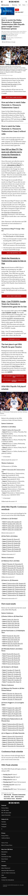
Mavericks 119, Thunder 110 (15, 566)
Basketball (19, 798)
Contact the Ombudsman (7, 880)
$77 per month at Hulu (14, 339)
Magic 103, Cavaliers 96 (14, 680)
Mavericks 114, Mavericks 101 (15, 746)
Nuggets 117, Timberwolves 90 (16, 587)
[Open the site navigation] (5, 1)
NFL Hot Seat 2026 (6, 812)
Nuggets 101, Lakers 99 (14, 710)
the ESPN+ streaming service (15, 318)
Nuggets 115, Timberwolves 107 (16, 589)
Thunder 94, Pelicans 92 (14, 693)
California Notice (5, 838)
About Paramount (5, 868)
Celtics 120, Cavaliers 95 (14, 522)
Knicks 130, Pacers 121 (13, 541)
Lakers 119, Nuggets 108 (14, 714)
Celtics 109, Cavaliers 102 (14, 528)
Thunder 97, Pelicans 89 (14, 699)
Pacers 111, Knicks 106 (13, 543)
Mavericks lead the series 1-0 (10, 84)
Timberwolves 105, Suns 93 (15, 726)
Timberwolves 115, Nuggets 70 (16, 593)
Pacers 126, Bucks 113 (13, 660)
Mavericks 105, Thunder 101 (15, 568)
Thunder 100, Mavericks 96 (15, 570)
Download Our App (6, 856)
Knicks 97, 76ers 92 (13, 642)
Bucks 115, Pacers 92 (13, 662)
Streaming (14, 5)
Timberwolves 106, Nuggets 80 (16, 585)
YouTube (3, 821)
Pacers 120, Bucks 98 (13, 664)
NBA (12, 796)
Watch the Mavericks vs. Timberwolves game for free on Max (13, 261)
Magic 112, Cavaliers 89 (14, 676)
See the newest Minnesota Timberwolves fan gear (14, 381)
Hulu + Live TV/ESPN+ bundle (13, 301)
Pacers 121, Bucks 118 (13, 658)
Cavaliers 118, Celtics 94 (14, 524)
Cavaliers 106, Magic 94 (14, 682)
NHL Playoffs (20, 236)
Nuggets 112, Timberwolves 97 (16, 591)
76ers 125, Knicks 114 (13, 640)
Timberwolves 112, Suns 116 (15, 730)
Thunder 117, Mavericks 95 (15, 564)
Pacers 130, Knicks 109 (14, 551)
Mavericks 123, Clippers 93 (15, 744)
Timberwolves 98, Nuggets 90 (16, 595)
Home (23, 5)
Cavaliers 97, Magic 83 (13, 670)
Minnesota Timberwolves (18, 794)
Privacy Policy (4, 835)
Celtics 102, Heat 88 (13, 625)
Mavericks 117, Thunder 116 (15, 574)
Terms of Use (4, 842)
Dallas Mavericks (19, 796)
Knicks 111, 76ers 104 (13, 636)
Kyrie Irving (7, 796)
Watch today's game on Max (14, 296)
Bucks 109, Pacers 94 (13, 654)
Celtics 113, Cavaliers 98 (14, 530)
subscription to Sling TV (14, 165)
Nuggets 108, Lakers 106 (14, 716)
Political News (4, 808)
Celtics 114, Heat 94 (13, 619)
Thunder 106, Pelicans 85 (14, 697)
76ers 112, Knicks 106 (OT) (15, 643)
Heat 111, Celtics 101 (13, 621)
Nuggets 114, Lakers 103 (14, 708)
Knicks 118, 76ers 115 (13, 645)
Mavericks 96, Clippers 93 (15, 738)
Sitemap (3, 861)
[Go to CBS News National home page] (14, 1)
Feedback (3, 877)
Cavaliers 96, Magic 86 (14, 672)
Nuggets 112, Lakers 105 (14, 712)
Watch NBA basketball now (14, 252)
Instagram (3, 826)
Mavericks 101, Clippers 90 (15, 740)
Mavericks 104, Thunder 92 (15, 572)
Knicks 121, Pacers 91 (13, 547)
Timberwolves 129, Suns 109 (15, 728)
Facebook (3, 824)
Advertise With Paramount (8, 870)
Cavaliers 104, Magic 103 (14, 678)
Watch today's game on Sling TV (14, 97)
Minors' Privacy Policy (6, 845)
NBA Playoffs (9, 236)
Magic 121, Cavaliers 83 (14, 674)
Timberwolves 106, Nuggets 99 (16, 583)
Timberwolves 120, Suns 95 (15, 724)
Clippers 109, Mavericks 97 (15, 736)
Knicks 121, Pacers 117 (13, 539)
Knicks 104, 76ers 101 (13, 638)
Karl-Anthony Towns (9, 798)
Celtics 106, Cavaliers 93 (14, 526)
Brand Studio (4, 859)
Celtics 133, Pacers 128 (13, 430)
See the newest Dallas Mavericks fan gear (14, 376)
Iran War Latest (5, 810)
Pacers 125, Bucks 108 (13, 656)
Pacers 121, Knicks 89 (13, 545)
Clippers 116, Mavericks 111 (15, 742)
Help (2, 875)
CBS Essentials (5, 5)
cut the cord (13, 139)
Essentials (4, 18)
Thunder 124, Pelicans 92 (14, 695)
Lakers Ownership (5, 815)
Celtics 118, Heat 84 (13, 627)
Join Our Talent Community (8, 872)
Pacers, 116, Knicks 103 (14, 549)
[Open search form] (26, 1)
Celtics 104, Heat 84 (13, 623)
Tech (20, 5)
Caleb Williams (16, 366)
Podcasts (3, 854)
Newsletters (4, 851)
